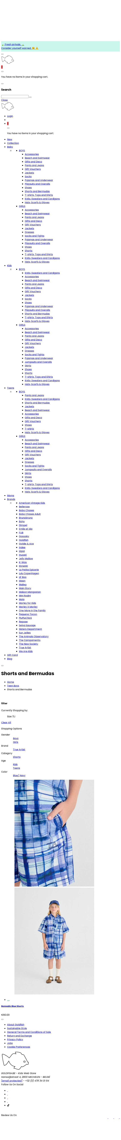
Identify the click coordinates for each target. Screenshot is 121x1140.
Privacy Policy (15, 1039)
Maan (22, 581)
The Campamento (29, 640)
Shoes (28, 187)
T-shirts (29, 428)
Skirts (28, 365)
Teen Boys (13, 685)
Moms (10, 495)
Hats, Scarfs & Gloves (37, 202)
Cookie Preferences (18, 1047)
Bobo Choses (26, 510)
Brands (11, 499)
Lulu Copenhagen (29, 573)
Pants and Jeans (34, 165)
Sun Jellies (25, 632)
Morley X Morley (28, 607)
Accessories (32, 154)
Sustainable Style (17, 1028)
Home (10, 682)
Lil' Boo (22, 577)
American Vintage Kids (32, 503)
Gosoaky (24, 536)
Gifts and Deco (33, 161)
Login (10, 116)
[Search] (30, 97)
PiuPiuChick (25, 618)
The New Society (28, 644)
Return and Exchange (19, 1035)
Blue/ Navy (19, 775)
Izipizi (22, 551)
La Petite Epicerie (29, 569)
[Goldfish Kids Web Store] (7, 63)
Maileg (22, 584)
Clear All (6, 722)
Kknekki (23, 566)
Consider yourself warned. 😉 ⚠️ (19, 48)
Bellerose (24, 506)
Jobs (10, 1043)
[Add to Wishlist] (2, 1019)
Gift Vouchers (33, 169)
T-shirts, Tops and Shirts (39, 195)
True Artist (25, 647)
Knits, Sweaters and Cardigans (42, 198)
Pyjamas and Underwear (39, 180)
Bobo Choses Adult (30, 514)
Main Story (25, 588)
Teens (10, 388)
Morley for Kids (27, 603)
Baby (10, 147)
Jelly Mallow (26, 558)
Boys (15, 738)
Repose (23, 621)
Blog (9, 658)
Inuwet (23, 555)
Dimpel (23, 525)
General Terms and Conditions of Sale (29, 1032)
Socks (28, 176)
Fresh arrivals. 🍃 (14, 44)
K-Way (23, 562)
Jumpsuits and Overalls (38, 362)
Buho (22, 521)
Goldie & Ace (26, 543)
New (9, 139)
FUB (21, 532)
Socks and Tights (34, 236)
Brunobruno (26, 517)
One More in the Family (32, 610)
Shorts (28, 250)
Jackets (29, 172)
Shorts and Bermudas (37, 191)
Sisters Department (30, 629)
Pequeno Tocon (28, 614)
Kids (9, 265)
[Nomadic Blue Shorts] (54, 999)
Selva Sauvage (27, 625)
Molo (21, 599)
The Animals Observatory (34, 636)
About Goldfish (15, 1024)
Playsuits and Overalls (37, 184)
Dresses (29, 232)
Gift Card (12, 655)
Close (4, 100)
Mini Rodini (25, 595)
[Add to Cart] (8, 1000)
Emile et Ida (25, 529)
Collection (13, 143)
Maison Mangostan (30, 592)
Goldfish (23, 540)
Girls (15, 742)
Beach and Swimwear (37, 158)
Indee (22, 547)
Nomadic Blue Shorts (12, 1006)
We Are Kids (26, 651)
